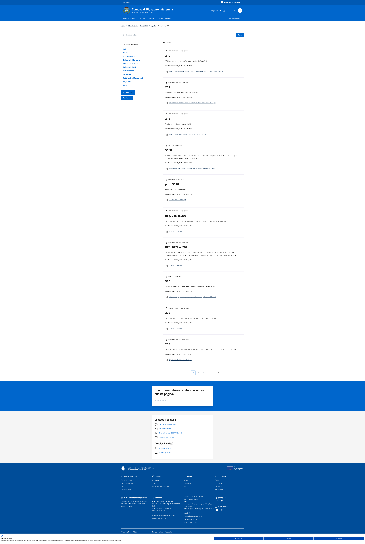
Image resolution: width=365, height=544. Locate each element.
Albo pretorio (219, 489)
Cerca (240, 35)
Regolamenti (127, 81)
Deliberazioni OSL (129, 67)
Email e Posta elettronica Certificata (163, 515)
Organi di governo (126, 480)
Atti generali (219, 483)
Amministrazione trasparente (135, 498)
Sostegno (155, 483)
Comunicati (187, 483)
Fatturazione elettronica (159, 518)
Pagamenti (155, 480)
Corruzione (218, 486)
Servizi (158, 476)
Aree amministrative (127, 483)
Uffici (122, 486)
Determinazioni (128, 70)
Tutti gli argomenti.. (234, 19)
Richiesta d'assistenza (191, 522)
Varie (125, 85)
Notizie (186, 480)
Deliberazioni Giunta (130, 63)
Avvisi (125, 52)
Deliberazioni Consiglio (131, 60)
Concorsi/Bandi (128, 56)
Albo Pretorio (133, 26)
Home (123, 26)
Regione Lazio (126, 2)
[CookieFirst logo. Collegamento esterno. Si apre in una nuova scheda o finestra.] (2, 536)
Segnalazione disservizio (191, 519)
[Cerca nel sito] (240, 10)
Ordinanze (127, 74)
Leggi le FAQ (188, 513)
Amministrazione (130, 476)
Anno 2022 (144, 26)
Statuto (217, 480)
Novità (189, 476)
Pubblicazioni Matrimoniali (133, 78)
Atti (124, 49)
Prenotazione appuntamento (193, 516)
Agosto (153, 26)
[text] (219, 10)
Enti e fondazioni (126, 489)
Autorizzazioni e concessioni (161, 486)
